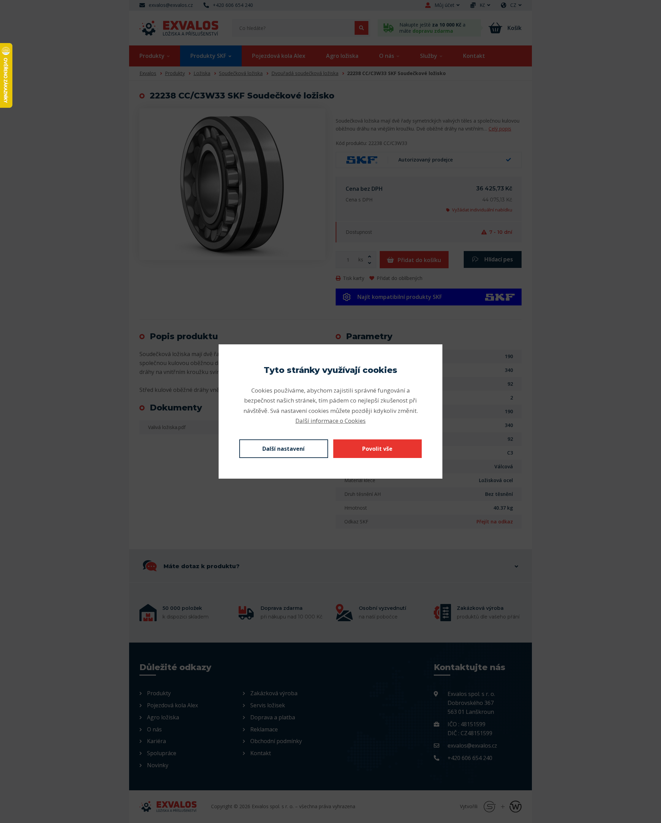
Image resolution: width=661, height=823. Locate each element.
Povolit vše (377, 448)
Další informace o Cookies (330, 421)
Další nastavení (283, 448)
